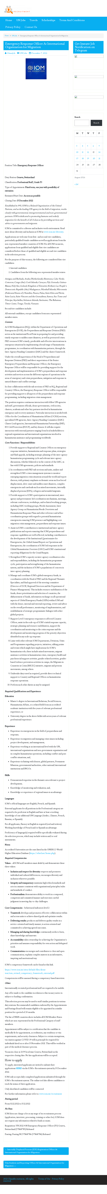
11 (82, 152)
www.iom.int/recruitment (50, 1094)
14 (99, 152)
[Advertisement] (36, 101)
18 (83, 158)
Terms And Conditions (72, 20)
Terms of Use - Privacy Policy (51, 1179)
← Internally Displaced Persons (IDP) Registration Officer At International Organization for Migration (31, 1151)
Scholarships (48, 20)
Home (8, 20)
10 (77, 152)
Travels (33, 20)
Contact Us (31, 27)
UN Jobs (20, 20)
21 (99, 158)
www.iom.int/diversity (54, 232)
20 (94, 158)
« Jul (76, 184)
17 (77, 158)
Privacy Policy (12, 27)
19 (88, 158)
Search (77, 117)
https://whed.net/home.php (42, 853)
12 (88, 152)
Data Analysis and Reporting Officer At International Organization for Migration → (34, 1164)
